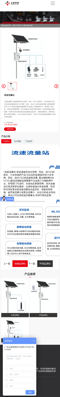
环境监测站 (45, 263)
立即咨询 (10, 129)
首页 (13, 25)
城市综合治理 (28, 25)
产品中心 (19, 25)
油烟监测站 (20, 263)
